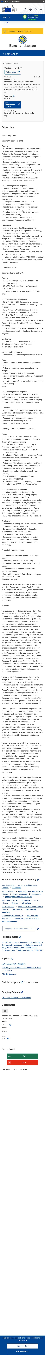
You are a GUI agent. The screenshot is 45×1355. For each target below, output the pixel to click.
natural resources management (27, 918)
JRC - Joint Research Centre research (16, 998)
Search (35, 9)
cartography (36, 894)
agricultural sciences (10, 900)
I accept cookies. (22, 1346)
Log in (25, 9)
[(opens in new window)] (9, 8)
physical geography (20, 894)
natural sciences (8, 885)
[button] (30, 9)
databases (16, 888)
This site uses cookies (11, 1338)
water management (9, 921)
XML (24, 1056)
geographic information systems (18, 897)
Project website (11, 72)
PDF (24, 1062)
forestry (15, 903)
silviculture (26, 903)
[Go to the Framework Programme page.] (22, 39)
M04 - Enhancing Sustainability (14, 964)
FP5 (6, 23)
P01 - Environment (9, 974)
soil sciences (17, 909)
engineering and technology (12, 916)
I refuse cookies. (22, 1351)
